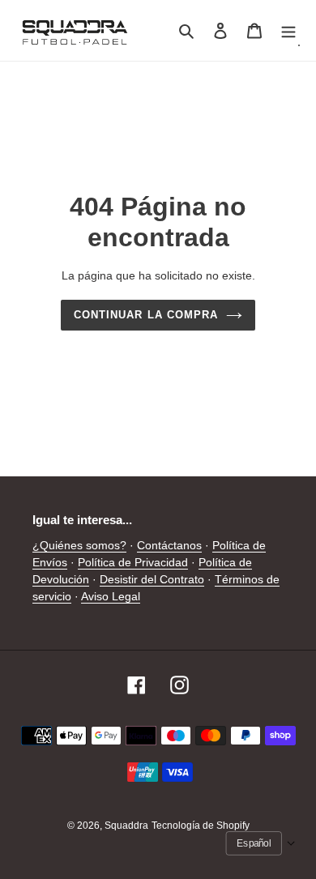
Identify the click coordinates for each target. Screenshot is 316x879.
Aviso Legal (110, 596)
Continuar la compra (146, 315)
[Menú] (288, 30)
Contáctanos (169, 545)
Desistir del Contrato (152, 579)
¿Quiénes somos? (79, 545)
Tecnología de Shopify (201, 825)
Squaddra (126, 825)
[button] (261, 843)
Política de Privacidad (133, 562)
